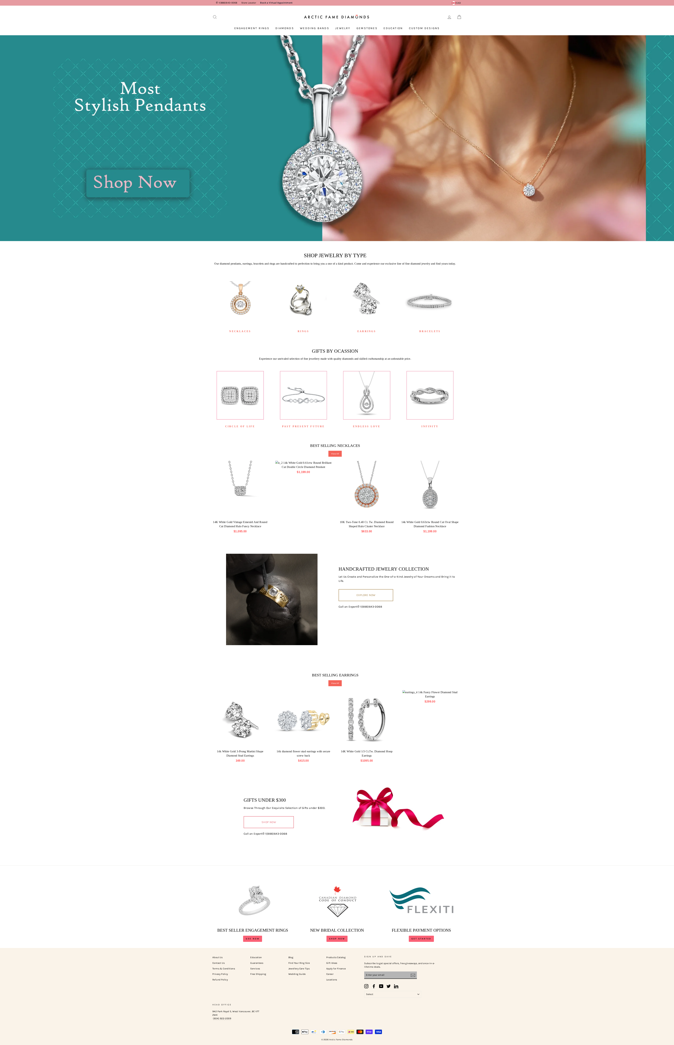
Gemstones (367, 28)
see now (252, 938)
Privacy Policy (220, 974)
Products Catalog (336, 957)
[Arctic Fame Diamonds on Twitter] (388, 986)
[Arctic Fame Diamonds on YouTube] (381, 986)
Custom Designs (424, 28)
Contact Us (218, 963)
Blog (290, 957)
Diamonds (284, 28)
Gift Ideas (331, 963)
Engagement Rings (251, 28)
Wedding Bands (314, 28)
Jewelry (342, 28)
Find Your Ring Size (299, 963)
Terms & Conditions (223, 968)
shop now (337, 938)
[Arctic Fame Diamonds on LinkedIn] (396, 986)
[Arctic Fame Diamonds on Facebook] (374, 986)
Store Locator (248, 2)
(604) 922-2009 (222, 1018)
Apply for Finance (336, 968)
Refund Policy (220, 979)
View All (335, 453)
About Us (217, 957)
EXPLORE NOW (365, 595)
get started (421, 938)
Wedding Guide (297, 974)
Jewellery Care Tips (299, 968)
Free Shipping (258, 974)
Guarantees (256, 963)
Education (393, 28)
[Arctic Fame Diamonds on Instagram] (366, 986)
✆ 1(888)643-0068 (226, 2)
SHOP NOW (269, 822)
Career (329, 974)
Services (255, 968)
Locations (331, 979)
